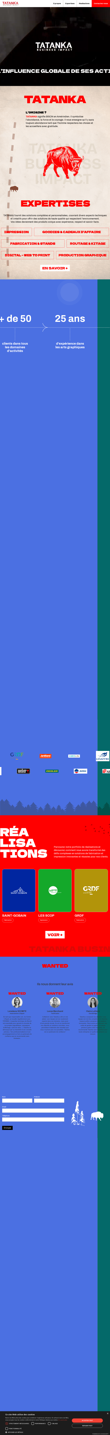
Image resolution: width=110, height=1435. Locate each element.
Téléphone (6, 1116)
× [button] (107, 1413)
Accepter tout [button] (87, 1420)
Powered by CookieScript (100, 1434)
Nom (3, 1097)
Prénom (37, 1097)
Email (4, 1107)
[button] (70, 3)
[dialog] (55, 1423)
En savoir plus (62, 1420)
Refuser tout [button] (87, 1426)
